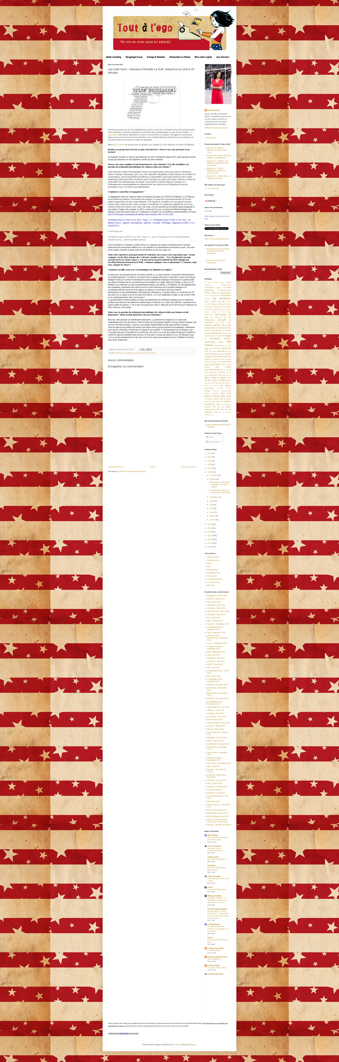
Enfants (228, 328)
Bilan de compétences (221, 293)
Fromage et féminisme (156, 57)
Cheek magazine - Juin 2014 (218, 707)
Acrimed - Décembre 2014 (217, 685)
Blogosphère (226, 295)
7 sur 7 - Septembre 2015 (217, 643)
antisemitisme (209, 287)
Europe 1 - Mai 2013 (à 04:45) (219, 825)
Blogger (193, 1045)
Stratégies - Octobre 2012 (217, 787)
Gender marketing (113, 57)
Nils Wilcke (120, 144)
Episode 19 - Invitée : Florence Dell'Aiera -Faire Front (217, 150)
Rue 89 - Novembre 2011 (217, 810)
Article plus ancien (188, 467)
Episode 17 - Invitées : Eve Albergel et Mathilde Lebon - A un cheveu (218, 163)
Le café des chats (213, 950)
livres (229, 364)
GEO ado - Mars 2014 (215, 729)
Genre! (210, 938)
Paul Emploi (225, 386)
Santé (223, 393)
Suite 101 (210, 585)
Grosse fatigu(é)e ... (214, 959)
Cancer (207, 301)
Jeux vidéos (221, 354)
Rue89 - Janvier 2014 (215, 741)
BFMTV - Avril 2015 (215, 664)
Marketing (213, 372)
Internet (221, 351)
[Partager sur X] (145, 349)
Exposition (208, 330)
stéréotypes (209, 399)
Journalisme (218, 357)
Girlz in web (212, 576)
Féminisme (216, 333)
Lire (224, 364)
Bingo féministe (214, 295)
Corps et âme (226, 309)
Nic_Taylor (176, 1045)
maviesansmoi (213, 857)
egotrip (217, 325)
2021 (210, 461)
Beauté (207, 293)
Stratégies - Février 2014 (217, 738)
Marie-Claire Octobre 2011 (217, 813)
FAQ (222, 330)
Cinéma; (228, 304)
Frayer (210, 887)
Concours (227, 307)
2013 (210, 539)
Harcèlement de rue (223, 345)
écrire (229, 322)
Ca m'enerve (222, 298)
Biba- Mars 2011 (213, 801)
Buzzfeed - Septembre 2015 (218, 624)
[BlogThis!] (143, 349)
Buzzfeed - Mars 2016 (216, 599)
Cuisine (207, 312)
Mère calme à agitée (203, 57)
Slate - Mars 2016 (214, 602)
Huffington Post (213, 573)
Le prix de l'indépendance (217, 889)
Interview (119, 353)
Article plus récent (116, 467)
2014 (210, 536)
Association (227, 287)
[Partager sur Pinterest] (150, 349)
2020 (210, 465)
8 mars (208, 282)
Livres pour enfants (218, 367)
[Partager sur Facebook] (148, 349)
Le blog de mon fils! (215, 948)
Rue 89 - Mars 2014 (215, 720)
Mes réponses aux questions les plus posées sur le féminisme (218, 251)
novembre (214, 475)
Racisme (216, 391)
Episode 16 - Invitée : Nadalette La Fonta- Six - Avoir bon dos (217, 171)
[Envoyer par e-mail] (140, 349)
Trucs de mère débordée (214, 401)
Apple (219, 287)
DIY (216, 322)
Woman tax (209, 415)
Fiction (212, 336)
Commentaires (214, 442)
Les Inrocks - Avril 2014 (216, 717)
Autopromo (209, 290)
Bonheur (207, 299)
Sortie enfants (225, 396)
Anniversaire (226, 285)
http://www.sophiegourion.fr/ (217, 239)
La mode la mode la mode (221, 359)
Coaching (208, 307)
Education (209, 325)
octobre (213, 479)
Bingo (206, 295)
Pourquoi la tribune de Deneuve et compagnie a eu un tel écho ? (218, 929)
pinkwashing (209, 388)
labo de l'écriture (211, 362)
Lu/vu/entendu (212, 370)
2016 (210, 528)
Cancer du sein (218, 301)
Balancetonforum (224, 290)
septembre (214, 497)
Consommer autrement (213, 309)
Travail (228, 399)
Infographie (213, 351)
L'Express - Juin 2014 (215, 710)
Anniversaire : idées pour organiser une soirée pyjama (219, 484)
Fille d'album (212, 835)
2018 (210, 472)
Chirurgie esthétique (217, 304)
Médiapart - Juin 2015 (216, 658)
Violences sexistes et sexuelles (145, 353)
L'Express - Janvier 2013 (216, 780)
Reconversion (226, 391)
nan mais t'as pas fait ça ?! (217, 859)
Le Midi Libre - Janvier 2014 (218, 744)
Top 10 (223, 399)
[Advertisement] (152, 445)
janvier (213, 520)
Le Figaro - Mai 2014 (215, 713)
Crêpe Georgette (213, 876)
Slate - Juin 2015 (213, 655)
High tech (208, 348)
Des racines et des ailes (220, 317)
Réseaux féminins (212, 393)
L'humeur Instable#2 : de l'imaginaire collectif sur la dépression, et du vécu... (217, 900)
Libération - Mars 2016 (216, 605)
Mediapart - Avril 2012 (216, 793)
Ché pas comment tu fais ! (217, 957)
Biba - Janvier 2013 (214, 783)
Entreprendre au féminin (180, 57)
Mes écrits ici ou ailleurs (218, 380)
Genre (220, 342)
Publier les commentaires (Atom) (132, 471)
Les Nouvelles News (215, 579)
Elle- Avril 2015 (213, 668)
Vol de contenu (225, 412)
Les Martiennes (213, 924)
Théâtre (216, 399)
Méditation (227, 375)
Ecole (222, 322)
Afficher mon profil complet (216, 128)
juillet (212, 501)
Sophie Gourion (213, 110)
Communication (217, 307)
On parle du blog (221, 383)
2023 (210, 453)
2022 (210, 457)
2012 (210, 543)
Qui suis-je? (211, 138)
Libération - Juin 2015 (216, 661)
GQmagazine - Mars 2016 (217, 596)
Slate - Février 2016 (215, 621)
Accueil (152, 467)
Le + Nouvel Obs (213, 582)
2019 (210, 468)
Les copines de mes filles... (217, 968)
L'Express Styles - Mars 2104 (218, 723)
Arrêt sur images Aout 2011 (218, 816)
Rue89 (209, 563)
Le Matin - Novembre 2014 (218, 699)
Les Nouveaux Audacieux (217, 909)
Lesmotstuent (128, 353)
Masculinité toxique (216, 375)
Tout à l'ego (208, 211)
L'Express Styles (213, 557)
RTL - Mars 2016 (213, 618)
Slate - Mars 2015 (214, 676)
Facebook (217, 330)
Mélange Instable (214, 896)
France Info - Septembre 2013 (219, 763)
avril (212, 508)
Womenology (212, 570)
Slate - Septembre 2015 (216, 633)
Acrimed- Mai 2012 (215, 790)
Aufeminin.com (213, 560)
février (213, 516)
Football (219, 336)
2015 (210, 532)
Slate (209, 566)
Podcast (220, 388)
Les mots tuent (212, 188)
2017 (210, 524)
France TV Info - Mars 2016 (218, 611)
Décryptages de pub (134, 57)
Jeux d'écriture (222, 57)
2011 (210, 547)
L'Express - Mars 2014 (216, 726)
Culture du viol (218, 312)
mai (211, 505)
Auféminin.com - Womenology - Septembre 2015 (217, 638)
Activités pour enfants (222, 282)
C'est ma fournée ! (214, 846)
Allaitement (208, 285)
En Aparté (211, 865)
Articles (211, 437)
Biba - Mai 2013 (213, 766)
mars (212, 512)
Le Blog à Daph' (213, 965)
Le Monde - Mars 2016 (216, 608)
